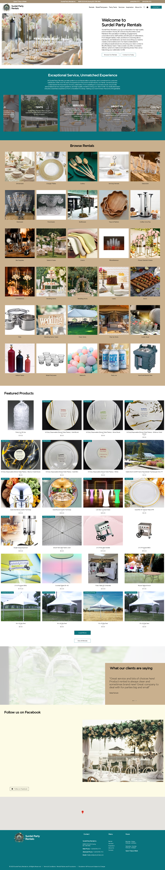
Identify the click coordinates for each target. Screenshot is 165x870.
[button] (147, 7)
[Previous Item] (6, 113)
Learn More (44, 120)
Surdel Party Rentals (32, 837)
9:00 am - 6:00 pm (131, 843)
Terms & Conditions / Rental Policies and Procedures (60, 866)
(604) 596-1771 (135, 1)
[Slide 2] (134, 700)
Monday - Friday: (130, 841)
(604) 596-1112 (147, 1)
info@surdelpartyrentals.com (95, 855)
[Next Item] (158, 113)
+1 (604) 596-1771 (95, 849)
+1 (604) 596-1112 (98, 852)
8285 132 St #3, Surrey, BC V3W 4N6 (89, 1)
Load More (82, 633)
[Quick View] (20, 415)
